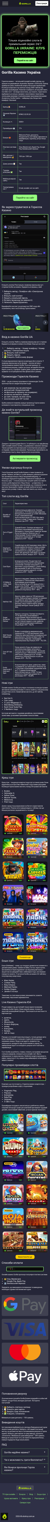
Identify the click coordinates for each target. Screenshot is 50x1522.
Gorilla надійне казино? (17, 1452)
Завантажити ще (25, 1257)
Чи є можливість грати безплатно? (23, 1460)
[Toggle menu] (5, 3)
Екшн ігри (41, 1494)
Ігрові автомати (11, 1498)
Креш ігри (26, 1498)
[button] (45, 322)
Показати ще (25, 957)
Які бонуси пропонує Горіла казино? (19, 1469)
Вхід (31, 1494)
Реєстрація (42, 3)
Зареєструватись (23, 328)
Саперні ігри (25, 1503)
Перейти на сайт (25, 60)
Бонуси (22, 1494)
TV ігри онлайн (8, 1494)
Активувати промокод (25, 458)
